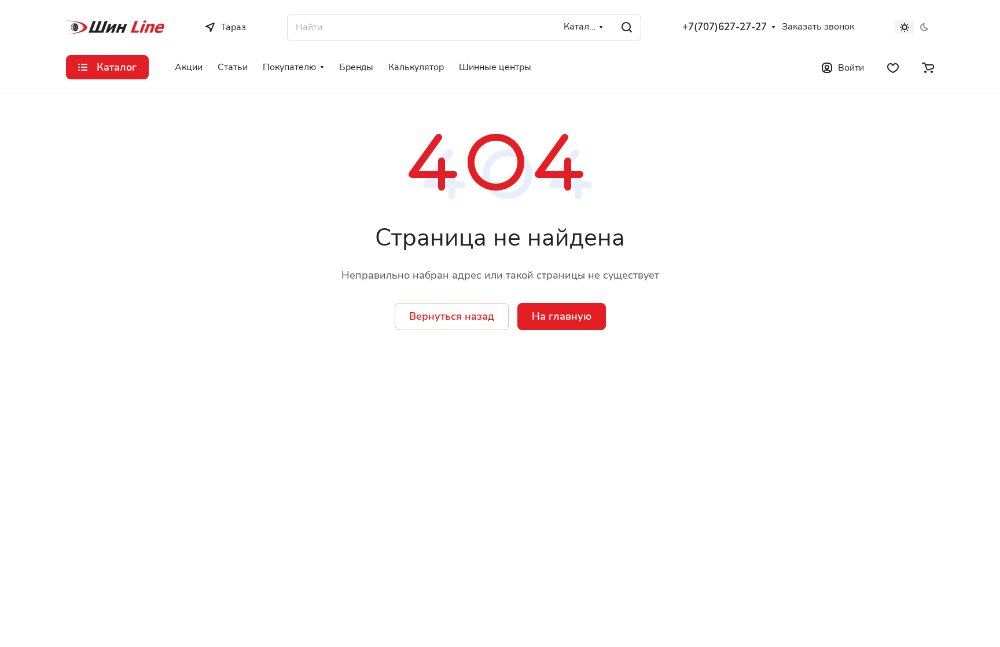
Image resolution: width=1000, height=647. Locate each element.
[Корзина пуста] (928, 67)
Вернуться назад (451, 316)
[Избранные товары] (893, 67)
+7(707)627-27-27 (724, 27)
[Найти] (626, 27)
